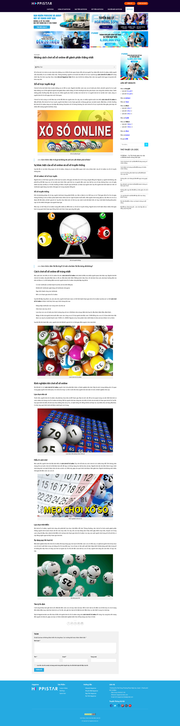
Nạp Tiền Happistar (81, 9)
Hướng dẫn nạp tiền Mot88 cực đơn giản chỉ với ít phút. (134, 190)
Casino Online (64, 688)
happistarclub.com (93, 721)
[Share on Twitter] (71, 623)
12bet (127, 102)
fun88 (127, 118)
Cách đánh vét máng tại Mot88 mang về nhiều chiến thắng (133, 168)
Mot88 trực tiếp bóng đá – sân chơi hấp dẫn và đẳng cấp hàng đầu (133, 207)
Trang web (94, 657)
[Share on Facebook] (68, 623)
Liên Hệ (98, 718)
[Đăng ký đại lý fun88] (61, 21)
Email (64, 657)
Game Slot (63, 693)
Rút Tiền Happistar (97, 9)
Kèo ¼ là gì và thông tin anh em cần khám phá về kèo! (70, 160)
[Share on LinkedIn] (82, 623)
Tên (35, 657)
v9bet (127, 131)
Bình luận (37, 640)
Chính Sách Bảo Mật (91, 718)
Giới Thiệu (82, 718)
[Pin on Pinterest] (78, 623)
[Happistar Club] (42, 3)
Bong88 (129, 91)
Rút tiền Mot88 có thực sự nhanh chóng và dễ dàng (133, 202)
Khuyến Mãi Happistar (115, 9)
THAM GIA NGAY (142, 3)
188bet (129, 124)
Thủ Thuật (129, 9)
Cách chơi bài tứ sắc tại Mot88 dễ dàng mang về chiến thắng (133, 162)
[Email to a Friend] (75, 623)
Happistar (50, 9)
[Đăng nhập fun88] (119, 40)
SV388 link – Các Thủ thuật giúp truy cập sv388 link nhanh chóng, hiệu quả (132, 156)
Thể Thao (62, 691)
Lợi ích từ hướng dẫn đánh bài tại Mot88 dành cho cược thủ (133, 173)
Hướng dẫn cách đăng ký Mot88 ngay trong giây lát (133, 179)
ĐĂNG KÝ (129, 3)
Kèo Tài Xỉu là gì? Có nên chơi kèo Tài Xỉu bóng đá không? (71, 266)
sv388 (126, 139)
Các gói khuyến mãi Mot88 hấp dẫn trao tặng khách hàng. (132, 196)
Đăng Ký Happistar (64, 9)
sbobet (127, 135)
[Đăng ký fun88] (134, 66)
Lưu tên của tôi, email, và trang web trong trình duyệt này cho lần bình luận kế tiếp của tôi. (62, 665)
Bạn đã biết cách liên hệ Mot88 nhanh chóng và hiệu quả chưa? (133, 185)
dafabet (127, 98)
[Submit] (146, 144)
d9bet (129, 108)
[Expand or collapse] (114, 67)
